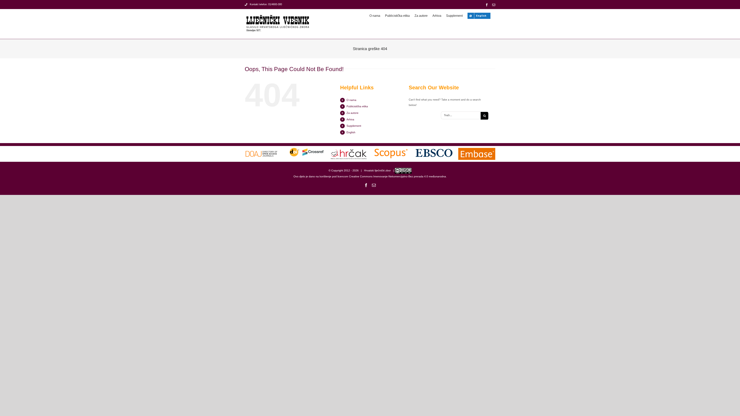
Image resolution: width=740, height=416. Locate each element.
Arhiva (350, 119)
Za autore (352, 112)
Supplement (353, 125)
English (350, 132)
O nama (351, 99)
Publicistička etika (357, 106)
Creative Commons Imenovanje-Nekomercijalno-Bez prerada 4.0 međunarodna (397, 176)
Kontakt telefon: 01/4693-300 (266, 4)
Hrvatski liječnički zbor (377, 170)
